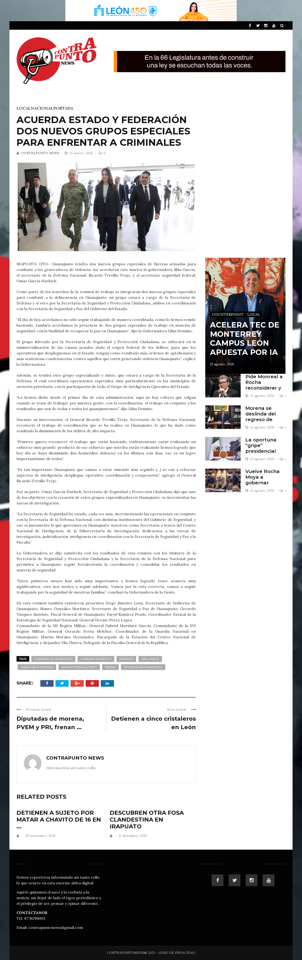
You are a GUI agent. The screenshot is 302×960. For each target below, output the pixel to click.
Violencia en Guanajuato (143, 667)
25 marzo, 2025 (81, 153)
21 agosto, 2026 (222, 364)
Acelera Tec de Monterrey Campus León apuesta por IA (244, 338)
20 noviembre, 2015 (40, 836)
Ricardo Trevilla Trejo (79, 667)
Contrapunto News (40, 153)
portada (63, 108)
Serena (110, 667)
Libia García (150, 659)
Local (24, 108)
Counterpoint (227, 314)
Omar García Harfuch (37, 667)
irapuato (126, 659)
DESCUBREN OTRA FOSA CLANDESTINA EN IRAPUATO (147, 819)
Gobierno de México (95, 659)
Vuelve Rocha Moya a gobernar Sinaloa (262, 480)
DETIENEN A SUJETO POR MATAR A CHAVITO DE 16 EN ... (59, 819)
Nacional (42, 108)
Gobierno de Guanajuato (53, 659)
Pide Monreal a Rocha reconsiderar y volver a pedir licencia (264, 388)
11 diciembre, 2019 (133, 836)
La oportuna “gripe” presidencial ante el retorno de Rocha (264, 451)
